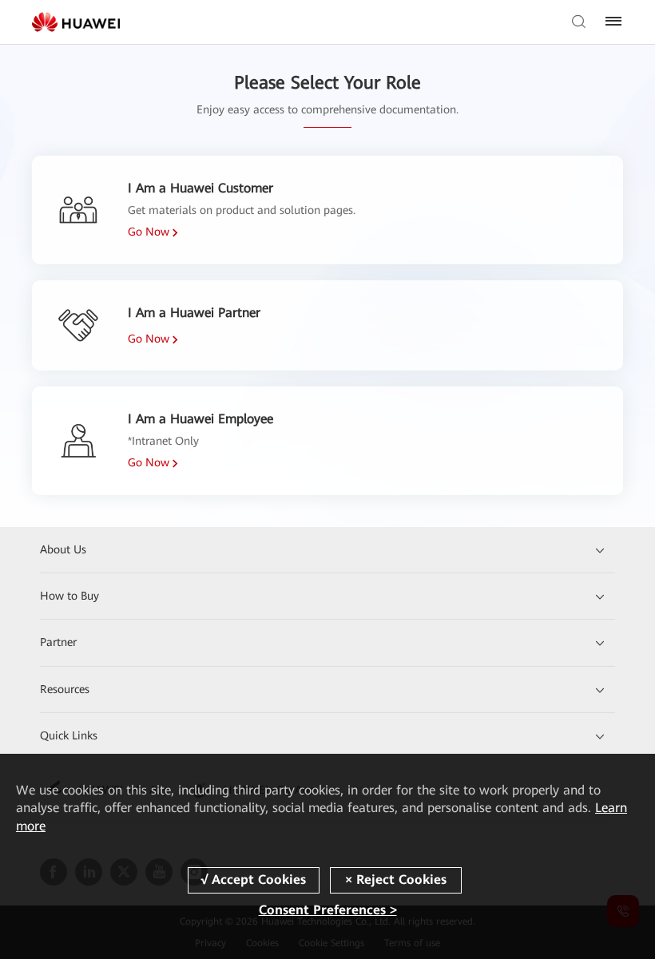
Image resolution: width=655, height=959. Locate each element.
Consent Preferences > (328, 909)
